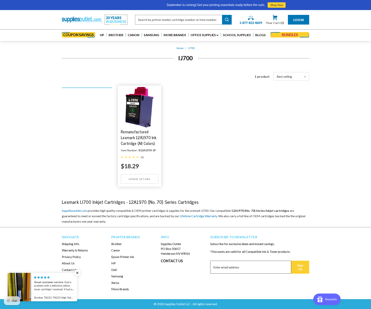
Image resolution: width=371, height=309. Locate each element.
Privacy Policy (71, 257)
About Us (68, 263)
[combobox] (178, 20)
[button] (102, 35)
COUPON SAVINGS (78, 35)
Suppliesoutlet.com (74, 210)
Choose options (139, 179)
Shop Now (265, 5)
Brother (116, 244)
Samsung (117, 276)
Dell (114, 270)
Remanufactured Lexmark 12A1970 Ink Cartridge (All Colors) (138, 137)
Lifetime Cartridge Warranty (198, 216)
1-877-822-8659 (250, 23)
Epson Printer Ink (122, 257)
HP (113, 263)
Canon (115, 250)
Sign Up (300, 267)
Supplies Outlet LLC (178, 304)
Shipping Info (70, 244)
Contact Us (69, 270)
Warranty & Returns (75, 250)
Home (180, 48)
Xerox (115, 282)
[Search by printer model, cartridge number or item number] (227, 20)
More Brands (120, 289)
